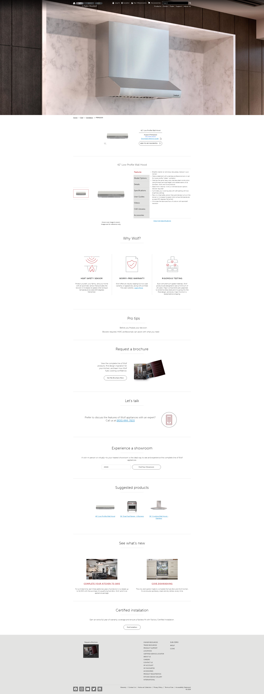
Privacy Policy (158, 687)
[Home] (74, 3)
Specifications (140, 190)
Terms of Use (169, 687)
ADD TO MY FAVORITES (149, 143)
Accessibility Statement (183, 687)
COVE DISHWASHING (162, 584)
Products (157, 6)
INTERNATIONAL (149, 680)
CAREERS (147, 659)
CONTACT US (148, 662)
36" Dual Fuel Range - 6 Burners (132, 516)
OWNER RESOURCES (151, 642)
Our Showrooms (140, 3)
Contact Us (132, 687)
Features (137, 172)
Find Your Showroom (146, 467)
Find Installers (132, 627)
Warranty (123, 687)
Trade (172, 6)
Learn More (138, 288)
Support (179, 6)
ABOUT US (147, 657)
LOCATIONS (148, 651)
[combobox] (175, 3)
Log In (117, 3)
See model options (150, 136)
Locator (126, 3)
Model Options (140, 178)
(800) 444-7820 (126, 420)
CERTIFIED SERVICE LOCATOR (154, 654)
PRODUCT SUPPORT (150, 648)
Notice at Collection (144, 687)
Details (137, 184)
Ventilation (89, 118)
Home (75, 118)
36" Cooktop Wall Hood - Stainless (158, 517)
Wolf (81, 118)
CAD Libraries (139, 209)
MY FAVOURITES (149, 668)
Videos (137, 203)
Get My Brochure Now (115, 378)
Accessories (139, 215)
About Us (187, 6)
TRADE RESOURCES (150, 645)
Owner (165, 6)
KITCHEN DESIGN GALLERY (153, 677)
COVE (172, 649)
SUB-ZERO (174, 642)
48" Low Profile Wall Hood (105, 516)
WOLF (172, 645)
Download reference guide (150, 139)
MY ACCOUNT (148, 665)
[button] (190, 2)
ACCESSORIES (148, 671)
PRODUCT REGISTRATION (152, 674)
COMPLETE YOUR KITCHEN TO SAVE (102, 584)
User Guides (139, 197)
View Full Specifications (162, 221)
